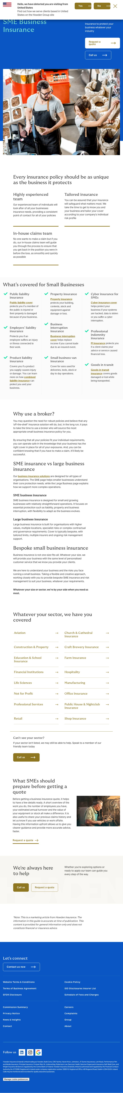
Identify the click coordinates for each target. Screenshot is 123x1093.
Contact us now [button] (16, 966)
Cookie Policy (72, 982)
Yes (80, 5)
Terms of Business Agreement (19, 988)
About (67, 1026)
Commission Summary (15, 1007)
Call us (21, 757)
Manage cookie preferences (16, 1079)
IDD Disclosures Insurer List (80, 988)
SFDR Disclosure (12, 994)
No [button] (99, 5)
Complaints (70, 1013)
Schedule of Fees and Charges (81, 994)
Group (68, 1019)
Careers (69, 1007)
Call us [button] (93, 55)
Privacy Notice (11, 1013)
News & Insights (12, 1019)
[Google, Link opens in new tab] (38, 1052)
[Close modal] (115, 6)
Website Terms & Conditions (19, 982)
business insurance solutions (34, 476)
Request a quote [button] (95, 43)
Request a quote (44, 887)
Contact (7, 1026)
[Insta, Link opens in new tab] (30, 1052)
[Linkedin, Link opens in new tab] (22, 1052)
